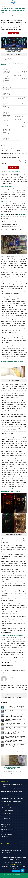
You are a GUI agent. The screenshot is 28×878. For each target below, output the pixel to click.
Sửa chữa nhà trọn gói (7, 810)
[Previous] (1, 766)
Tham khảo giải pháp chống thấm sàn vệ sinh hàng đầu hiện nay (15, 724)
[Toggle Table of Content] (8, 59)
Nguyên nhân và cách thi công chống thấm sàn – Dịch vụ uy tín (15, 711)
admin (14, 15)
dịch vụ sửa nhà (6, 850)
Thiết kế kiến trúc (6, 813)
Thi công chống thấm (7, 807)
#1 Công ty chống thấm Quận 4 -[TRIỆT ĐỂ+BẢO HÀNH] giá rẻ (14, 732)
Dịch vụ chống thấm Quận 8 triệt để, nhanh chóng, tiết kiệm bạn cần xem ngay (15, 715)
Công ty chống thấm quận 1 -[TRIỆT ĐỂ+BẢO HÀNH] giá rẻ (14, 741)
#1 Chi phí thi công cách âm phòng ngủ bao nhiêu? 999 (7, 687)
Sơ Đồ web (5, 836)
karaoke (16, 216)
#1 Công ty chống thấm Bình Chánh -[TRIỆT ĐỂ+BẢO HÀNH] (15, 728)
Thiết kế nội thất (6, 816)
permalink (3, 672)
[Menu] (2, 2)
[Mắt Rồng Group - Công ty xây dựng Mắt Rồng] (14, 2)
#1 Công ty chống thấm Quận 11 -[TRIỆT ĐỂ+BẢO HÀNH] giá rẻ (15, 745)
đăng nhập (9, 697)
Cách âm (3, 6)
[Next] (26, 766)
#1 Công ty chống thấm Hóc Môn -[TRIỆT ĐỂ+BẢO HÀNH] (15, 720)
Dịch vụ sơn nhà (6, 852)
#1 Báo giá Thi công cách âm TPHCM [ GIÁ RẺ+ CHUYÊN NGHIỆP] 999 (13, 768)
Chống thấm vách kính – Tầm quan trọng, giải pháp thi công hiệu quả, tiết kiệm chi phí (16, 737)
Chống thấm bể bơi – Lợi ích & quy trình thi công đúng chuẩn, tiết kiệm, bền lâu (15, 707)
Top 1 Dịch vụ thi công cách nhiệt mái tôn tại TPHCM (21, 687)
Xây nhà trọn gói (6, 818)
